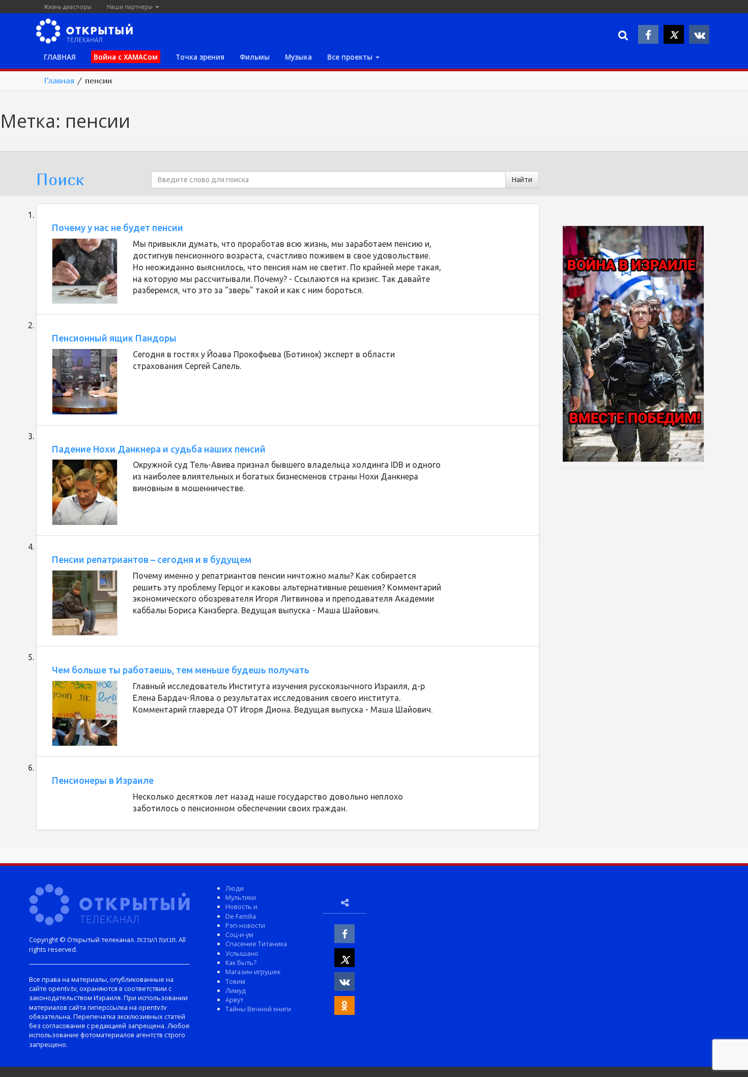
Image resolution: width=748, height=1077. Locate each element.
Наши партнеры (130, 6)
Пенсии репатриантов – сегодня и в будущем (151, 559)
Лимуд (235, 990)
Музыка (298, 57)
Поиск (60, 179)
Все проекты (351, 57)
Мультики (240, 897)
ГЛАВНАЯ (60, 57)
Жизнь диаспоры (68, 6)
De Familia (240, 916)
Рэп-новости (245, 925)
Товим (235, 981)
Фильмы (255, 57)
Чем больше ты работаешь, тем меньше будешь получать (180, 670)
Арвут (234, 999)
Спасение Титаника (256, 943)
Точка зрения (200, 57)
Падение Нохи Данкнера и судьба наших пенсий (159, 449)
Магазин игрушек (252, 971)
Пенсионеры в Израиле (103, 780)
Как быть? (240, 962)
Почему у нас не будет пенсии (117, 227)
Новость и (241, 906)
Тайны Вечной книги (258, 1008)
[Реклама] (633, 345)
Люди (234, 888)
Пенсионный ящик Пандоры (114, 338)
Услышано (241, 953)
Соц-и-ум (239, 934)
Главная (59, 80)
